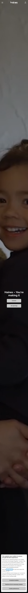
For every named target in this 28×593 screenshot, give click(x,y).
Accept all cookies (14, 580)
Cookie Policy (9, 569)
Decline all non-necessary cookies (14, 584)
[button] (25, 2)
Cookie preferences (14, 588)
